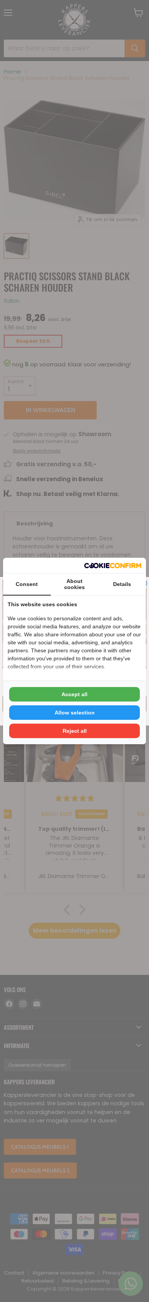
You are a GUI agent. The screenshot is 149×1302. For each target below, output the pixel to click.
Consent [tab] (27, 584)
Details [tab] (122, 584)
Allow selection (75, 713)
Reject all (75, 731)
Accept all (74, 694)
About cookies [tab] (74, 584)
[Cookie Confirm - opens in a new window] (112, 565)
